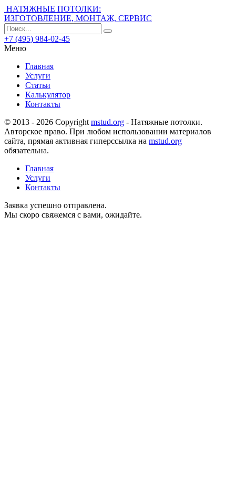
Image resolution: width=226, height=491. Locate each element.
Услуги (37, 75)
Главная (39, 66)
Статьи (37, 85)
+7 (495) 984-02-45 (37, 38)
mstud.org (107, 121)
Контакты (42, 104)
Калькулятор (47, 94)
